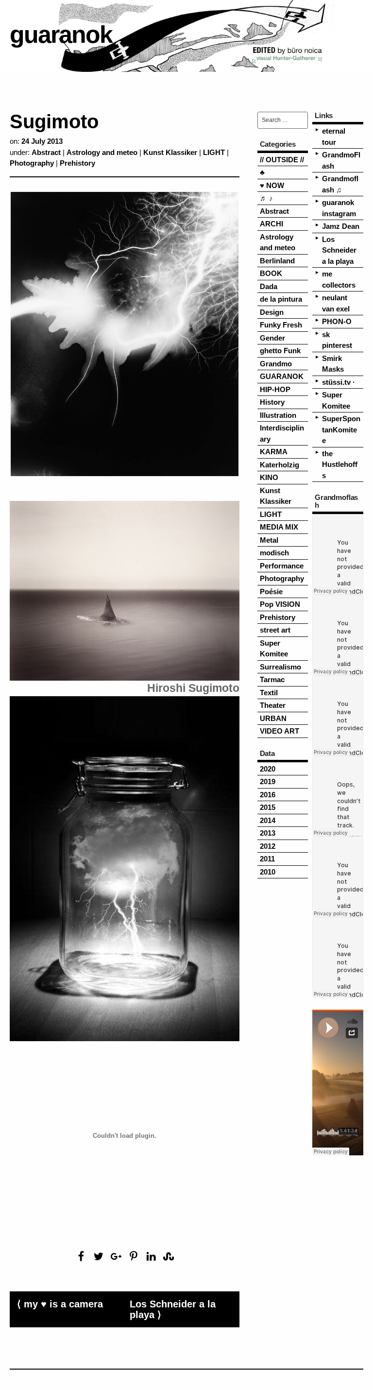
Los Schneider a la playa (339, 250)
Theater (273, 705)
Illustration (278, 415)
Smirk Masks (333, 364)
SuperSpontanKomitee (341, 429)
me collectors (339, 279)
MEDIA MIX (279, 527)
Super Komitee (274, 648)
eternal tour (333, 136)
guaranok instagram (339, 208)
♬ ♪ (266, 198)
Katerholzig (279, 465)
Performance (282, 566)
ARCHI (271, 224)
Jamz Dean (340, 226)
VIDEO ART (279, 731)
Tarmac (272, 679)
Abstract (46, 152)
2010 (267, 872)
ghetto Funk (280, 350)
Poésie (271, 591)
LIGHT (214, 152)
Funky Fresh (281, 325)
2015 (267, 807)
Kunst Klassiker (170, 152)
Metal (269, 540)
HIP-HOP (275, 389)
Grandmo (276, 364)
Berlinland (277, 261)
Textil (269, 692)
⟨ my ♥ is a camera (60, 1304)
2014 (267, 820)
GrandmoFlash (341, 160)
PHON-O (337, 321)
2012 (267, 846)
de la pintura (281, 299)
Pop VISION (280, 604)
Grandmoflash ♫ (340, 184)
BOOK (271, 273)
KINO (269, 477)
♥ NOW (272, 185)
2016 (267, 794)
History (272, 402)
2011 (267, 859)
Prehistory (77, 163)
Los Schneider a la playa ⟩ (173, 1309)
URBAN (273, 718)
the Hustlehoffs (339, 464)
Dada (268, 286)
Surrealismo (280, 667)
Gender (272, 338)
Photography (32, 163)
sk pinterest (337, 340)
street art (275, 630)
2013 (267, 833)
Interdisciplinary (282, 433)
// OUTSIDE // (282, 159)
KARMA (274, 451)
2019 (267, 781)
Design (272, 312)
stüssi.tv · (338, 382)
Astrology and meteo (102, 152)
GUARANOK (282, 376)
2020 (267, 769)
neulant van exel (336, 303)
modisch (274, 553)
